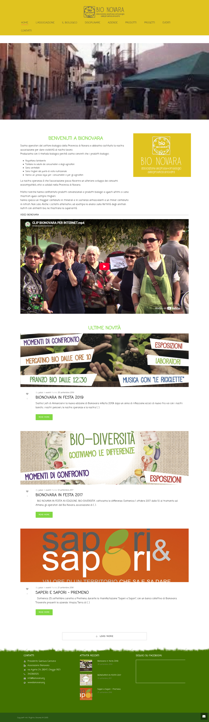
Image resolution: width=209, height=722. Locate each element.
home (24, 23)
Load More (107, 636)
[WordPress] (104, 12)
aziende (113, 23)
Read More (44, 417)
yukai (40, 392)
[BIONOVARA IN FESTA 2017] (104, 458)
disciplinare (92, 23)
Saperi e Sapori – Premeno (62, 593)
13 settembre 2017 (65, 490)
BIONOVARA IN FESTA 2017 (59, 495)
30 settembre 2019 (66, 392)
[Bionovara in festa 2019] (104, 360)
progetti (149, 23)
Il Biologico (69, 23)
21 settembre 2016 (65, 587)
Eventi (166, 23)
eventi (48, 392)
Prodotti (131, 23)
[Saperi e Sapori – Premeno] (104, 555)
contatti (26, 31)
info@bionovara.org (36, 678)
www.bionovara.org (36, 682)
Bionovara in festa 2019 (60, 397)
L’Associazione (45, 23)
